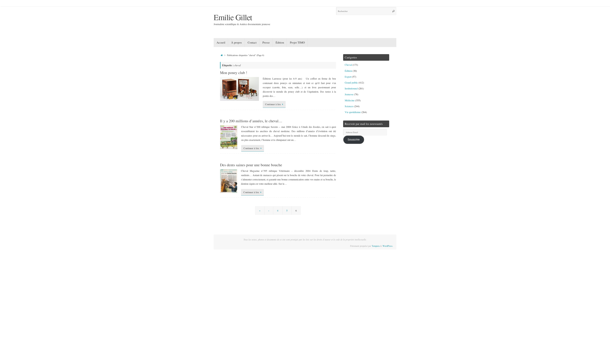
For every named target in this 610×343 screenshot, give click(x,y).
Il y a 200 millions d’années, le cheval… (251, 120)
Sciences (349, 106)
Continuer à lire (273, 104)
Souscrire (354, 139)
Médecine (350, 100)
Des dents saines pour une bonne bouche (251, 164)
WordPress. (388, 245)
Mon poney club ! (233, 72)
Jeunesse (349, 94)
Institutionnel (351, 88)
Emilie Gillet (233, 17)
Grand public (351, 82)
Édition (348, 70)
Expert (348, 76)
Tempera (376, 245)
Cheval (348, 64)
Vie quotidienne (353, 112)
